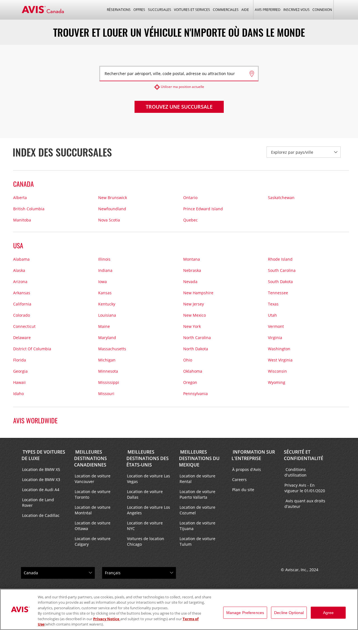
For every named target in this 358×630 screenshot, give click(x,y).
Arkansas (21, 292)
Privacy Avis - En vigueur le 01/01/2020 (305, 487)
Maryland (107, 337)
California (22, 304)
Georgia (20, 371)
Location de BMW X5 (41, 469)
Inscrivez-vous (296, 9)
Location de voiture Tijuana (197, 525)
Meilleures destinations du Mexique (199, 458)
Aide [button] (245, 9)
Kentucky (106, 304)
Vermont (276, 326)
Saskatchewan (281, 197)
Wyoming (276, 382)
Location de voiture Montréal (92, 510)
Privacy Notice (106, 618)
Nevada (190, 281)
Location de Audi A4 (40, 489)
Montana (191, 259)
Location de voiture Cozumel (197, 510)
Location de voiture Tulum (197, 541)
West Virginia (280, 360)
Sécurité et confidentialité (303, 455)
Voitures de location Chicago (145, 541)
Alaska (19, 270)
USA (18, 245)
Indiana (105, 270)
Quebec (190, 220)
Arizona (20, 281)
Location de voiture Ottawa (92, 525)
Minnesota (108, 371)
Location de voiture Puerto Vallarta (197, 494)
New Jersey (193, 304)
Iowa (102, 281)
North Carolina (197, 337)
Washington (279, 348)
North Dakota (195, 348)
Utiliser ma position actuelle (182, 86)
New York (192, 326)
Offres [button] (139, 9)
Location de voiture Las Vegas (148, 478)
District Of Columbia (32, 348)
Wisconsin (277, 371)
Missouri (106, 393)
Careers (239, 479)
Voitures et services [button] (192, 9)
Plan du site (243, 489)
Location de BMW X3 (41, 479)
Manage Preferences (245, 612)
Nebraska (192, 270)
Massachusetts (112, 348)
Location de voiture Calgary (92, 541)
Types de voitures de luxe (43, 455)
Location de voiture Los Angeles (148, 510)
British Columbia (28, 208)
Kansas (105, 292)
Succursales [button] (159, 9)
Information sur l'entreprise (253, 455)
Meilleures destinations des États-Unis (147, 458)
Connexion (322, 9)
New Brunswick (112, 197)
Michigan (107, 360)
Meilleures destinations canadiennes (90, 458)
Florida (19, 360)
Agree (328, 612)
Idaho (18, 393)
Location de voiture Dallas (145, 494)
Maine (104, 326)
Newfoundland (112, 208)
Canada (23, 184)
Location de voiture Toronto (92, 494)
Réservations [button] (119, 9)
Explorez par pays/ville (292, 152)
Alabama (21, 259)
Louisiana (107, 315)
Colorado (21, 315)
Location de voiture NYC (145, 525)
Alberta (20, 197)
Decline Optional (289, 612)
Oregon (190, 382)
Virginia (275, 337)
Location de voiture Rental (197, 478)
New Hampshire (198, 292)
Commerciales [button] (226, 9)
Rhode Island (280, 259)
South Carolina (282, 270)
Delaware (22, 337)
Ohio (187, 360)
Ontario (190, 197)
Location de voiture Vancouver (92, 478)
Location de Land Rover (38, 502)
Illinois (104, 259)
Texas (273, 304)
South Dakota (280, 281)
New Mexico (194, 315)
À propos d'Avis (246, 469)
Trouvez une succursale (179, 106)
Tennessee (278, 292)
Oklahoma (192, 371)
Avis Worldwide (35, 420)
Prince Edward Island (203, 208)
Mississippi (108, 382)
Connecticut (24, 326)
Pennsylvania (195, 393)
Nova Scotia (109, 220)
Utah (272, 315)
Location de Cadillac (41, 515)
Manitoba (22, 220)
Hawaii (19, 382)
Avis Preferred (268, 9)
